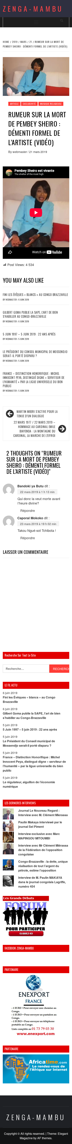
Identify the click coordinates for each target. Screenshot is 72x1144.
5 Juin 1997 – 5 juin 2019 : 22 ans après (29, 334)
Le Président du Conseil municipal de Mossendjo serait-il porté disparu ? (35, 353)
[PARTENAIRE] (36, 1006)
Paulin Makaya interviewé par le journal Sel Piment (40, 824)
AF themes (44, 1138)
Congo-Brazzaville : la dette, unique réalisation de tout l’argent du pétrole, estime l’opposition (43, 865)
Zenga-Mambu (33, 8)
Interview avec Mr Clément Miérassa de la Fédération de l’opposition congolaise (43, 849)
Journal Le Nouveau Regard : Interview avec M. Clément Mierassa (43, 812)
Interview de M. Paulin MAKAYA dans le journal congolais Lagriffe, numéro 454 (42, 882)
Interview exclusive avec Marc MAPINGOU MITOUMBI (39, 836)
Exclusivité (29, 103)
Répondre (27, 510)
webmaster (20, 152)
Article (14, 103)
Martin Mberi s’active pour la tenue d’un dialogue (37, 413)
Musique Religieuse (50, 103)
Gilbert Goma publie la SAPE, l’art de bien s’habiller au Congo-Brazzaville (30, 314)
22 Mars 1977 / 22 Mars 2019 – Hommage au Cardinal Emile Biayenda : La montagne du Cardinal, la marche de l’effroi (34, 429)
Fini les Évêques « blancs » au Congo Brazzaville (35, 294)
